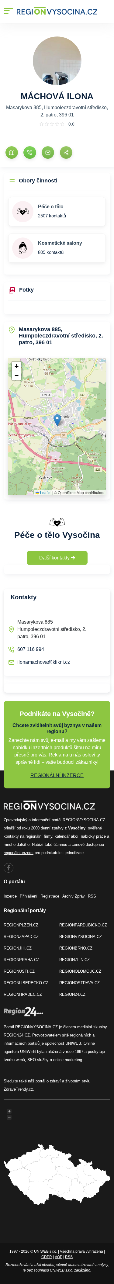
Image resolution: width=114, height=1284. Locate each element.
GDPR (46, 1257)
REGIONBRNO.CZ (75, 948)
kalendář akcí (66, 836)
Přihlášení (28, 896)
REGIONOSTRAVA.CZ (79, 983)
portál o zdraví (48, 1081)
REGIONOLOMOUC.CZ (80, 971)
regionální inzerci (18, 852)
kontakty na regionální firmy (28, 836)
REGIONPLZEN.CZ (21, 925)
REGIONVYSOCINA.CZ (80, 936)
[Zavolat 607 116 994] (29, 152)
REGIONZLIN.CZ (74, 959)
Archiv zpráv (73, 896)
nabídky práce (93, 836)
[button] (57, 420)
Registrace (49, 896)
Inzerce (10, 896)
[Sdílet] (66, 152)
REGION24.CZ (72, 994)
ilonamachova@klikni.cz (43, 662)
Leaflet (45, 492)
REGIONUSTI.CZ (19, 971)
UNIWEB (73, 1043)
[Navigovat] (11, 152)
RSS (92, 896)
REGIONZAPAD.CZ (21, 936)
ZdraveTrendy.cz (18, 1089)
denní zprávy (52, 828)
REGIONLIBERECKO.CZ (26, 983)
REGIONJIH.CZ (18, 948)
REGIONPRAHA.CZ (21, 959)
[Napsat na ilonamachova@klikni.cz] (48, 152)
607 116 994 (30, 649)
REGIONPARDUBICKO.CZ (83, 925)
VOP (58, 1257)
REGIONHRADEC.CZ (23, 994)
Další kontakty (55, 557)
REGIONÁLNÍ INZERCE (57, 775)
